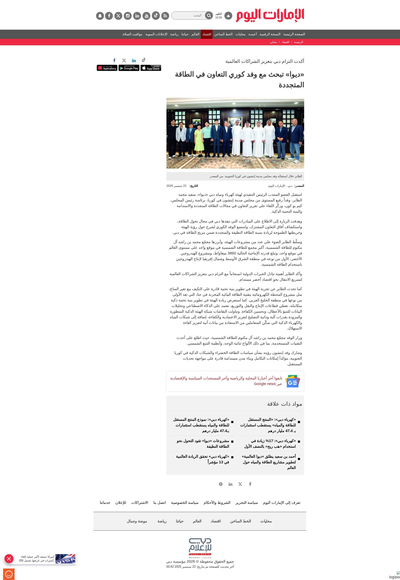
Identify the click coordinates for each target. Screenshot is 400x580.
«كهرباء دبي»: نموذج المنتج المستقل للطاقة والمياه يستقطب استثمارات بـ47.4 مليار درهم (201, 425)
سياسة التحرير (247, 502)
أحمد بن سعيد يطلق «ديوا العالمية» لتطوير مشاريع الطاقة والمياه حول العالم (269, 462)
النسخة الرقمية (270, 34)
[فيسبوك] (109, 16)
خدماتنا (105, 502)
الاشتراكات (139, 502)
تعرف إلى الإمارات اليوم (281, 502)
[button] (209, 15)
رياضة (174, 34)
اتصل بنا (159, 502)
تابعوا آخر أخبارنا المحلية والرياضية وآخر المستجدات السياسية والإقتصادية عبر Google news (226, 381)
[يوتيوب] (146, 16)
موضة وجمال (137, 521)
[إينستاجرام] (128, 16)
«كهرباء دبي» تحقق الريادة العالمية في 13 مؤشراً (202, 459)
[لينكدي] (137, 16)
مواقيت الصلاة (132, 34)
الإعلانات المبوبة (156, 34)
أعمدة (253, 34)
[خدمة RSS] (165, 16)
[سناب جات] (100, 16)
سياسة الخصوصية (185, 502)
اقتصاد (206, 34)
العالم (195, 34)
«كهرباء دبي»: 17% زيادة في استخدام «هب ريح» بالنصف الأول (270, 444)
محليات (240, 34)
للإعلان (120, 502)
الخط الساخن (223, 34)
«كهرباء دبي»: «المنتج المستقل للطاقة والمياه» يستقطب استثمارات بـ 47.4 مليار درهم (268, 425)
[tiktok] (156, 15)
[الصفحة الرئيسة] (270, 2)
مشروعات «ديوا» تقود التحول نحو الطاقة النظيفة (203, 444)
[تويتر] (118, 16)
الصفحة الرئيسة (294, 34)
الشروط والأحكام (217, 502)
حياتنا (185, 34)
